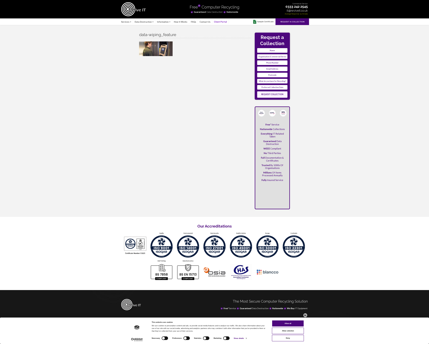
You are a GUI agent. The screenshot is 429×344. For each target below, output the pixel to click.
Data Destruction (143, 22)
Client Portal (220, 22)
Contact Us (205, 22)
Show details (239, 338)
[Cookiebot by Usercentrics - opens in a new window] (137, 339)
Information (163, 22)
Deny (288, 338)
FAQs (193, 22)
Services (125, 22)
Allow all (288, 323)
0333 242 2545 (297, 6)
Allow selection (288, 331)
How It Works (180, 22)
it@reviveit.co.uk (297, 10)
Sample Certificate (265, 21)
